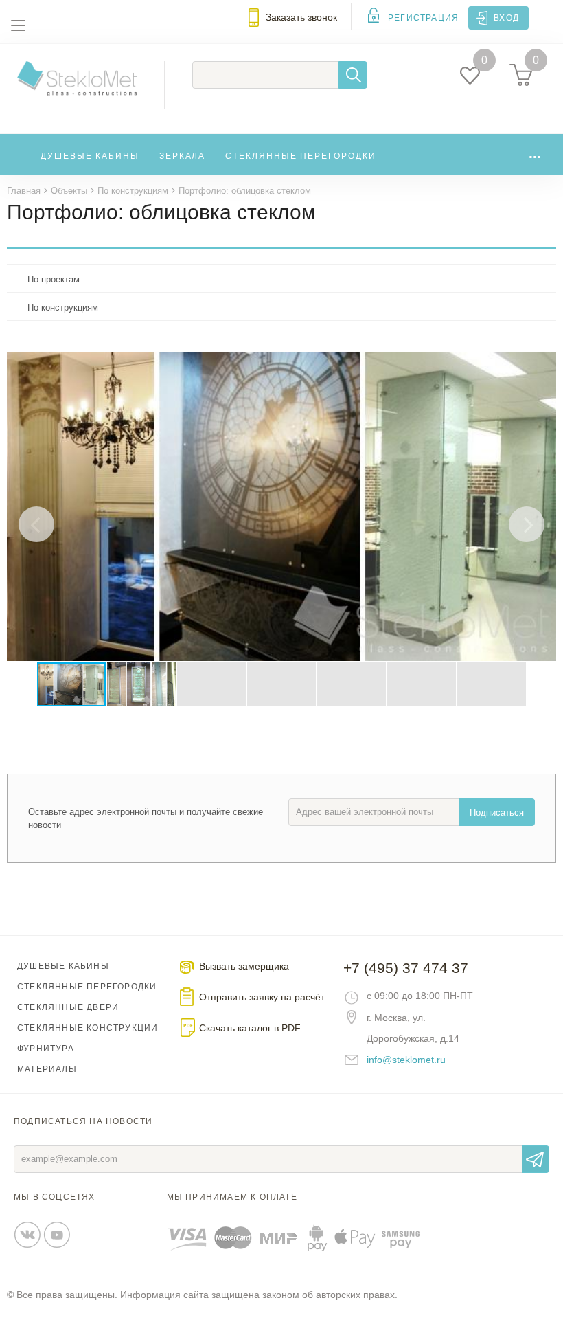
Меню (18, 25)
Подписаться (497, 812)
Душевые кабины (90, 156)
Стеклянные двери (68, 1007)
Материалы (47, 1069)
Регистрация (423, 18)
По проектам (53, 279)
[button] (544, 364)
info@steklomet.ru (406, 1059)
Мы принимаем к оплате (232, 1197)
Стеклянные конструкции (87, 1028)
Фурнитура (45, 1048)
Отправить (535, 1159)
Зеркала (182, 156)
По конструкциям (62, 307)
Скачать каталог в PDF (250, 1027)
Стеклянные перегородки (300, 156)
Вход (506, 18)
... (535, 153)
